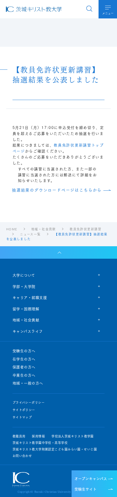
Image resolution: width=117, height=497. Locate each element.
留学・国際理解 (25, 308)
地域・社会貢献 (25, 319)
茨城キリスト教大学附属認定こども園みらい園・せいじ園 (54, 449)
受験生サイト (85, 489)
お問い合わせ (22, 456)
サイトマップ (22, 417)
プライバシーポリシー (28, 402)
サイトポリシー (23, 410)
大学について (23, 275)
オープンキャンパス (90, 478)
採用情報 (38, 436)
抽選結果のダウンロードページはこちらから (57, 190)
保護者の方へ (23, 367)
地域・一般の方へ (27, 383)
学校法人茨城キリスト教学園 (72, 436)
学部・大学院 (23, 286)
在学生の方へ (23, 359)
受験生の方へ (23, 351)
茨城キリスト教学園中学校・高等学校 (40, 443)
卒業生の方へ (23, 375)
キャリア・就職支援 (29, 297)
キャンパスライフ (27, 331)
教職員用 (19, 436)
